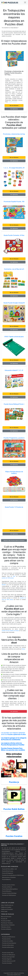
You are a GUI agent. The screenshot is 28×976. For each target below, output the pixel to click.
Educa (23, 649)
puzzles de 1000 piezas (8, 578)
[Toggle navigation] (25, 2)
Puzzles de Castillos (7, 941)
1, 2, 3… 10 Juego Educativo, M (14, 168)
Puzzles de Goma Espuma (9, 943)
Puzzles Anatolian (7, 963)
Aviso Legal (4, 911)
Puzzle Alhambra (6, 891)
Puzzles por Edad (5, 920)
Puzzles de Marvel (7, 887)
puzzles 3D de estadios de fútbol (10, 630)
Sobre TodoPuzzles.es (7, 905)
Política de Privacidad (7, 909)
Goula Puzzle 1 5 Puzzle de (14, 507)
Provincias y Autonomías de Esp (14, 134)
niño (14, 576)
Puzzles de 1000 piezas (8, 954)
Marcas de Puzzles (6, 916)
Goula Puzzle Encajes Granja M (14, 303)
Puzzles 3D (4, 918)
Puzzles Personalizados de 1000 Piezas (13, 875)
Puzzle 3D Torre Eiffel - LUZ (9, 869)
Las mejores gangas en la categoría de (13, 738)
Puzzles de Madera (6, 929)
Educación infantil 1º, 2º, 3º (14, 370)
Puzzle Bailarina (6, 879)
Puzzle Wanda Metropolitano (10, 889)
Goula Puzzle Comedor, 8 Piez (14, 235)
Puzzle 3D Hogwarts (7, 873)
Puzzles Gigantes (7, 959)
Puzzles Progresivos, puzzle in (14, 438)
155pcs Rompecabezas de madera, (14, 472)
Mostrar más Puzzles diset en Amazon (14, 540)
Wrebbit (4, 584)
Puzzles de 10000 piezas (9, 895)
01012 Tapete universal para (14, 336)
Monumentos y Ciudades (9, 877)
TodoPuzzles (16, 974)
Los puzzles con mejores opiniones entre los (13, 733)
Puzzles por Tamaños (7, 923)
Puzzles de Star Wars (8, 952)
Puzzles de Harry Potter (8, 885)
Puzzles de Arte (6, 939)
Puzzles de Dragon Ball (8, 957)
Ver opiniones (14, 711)
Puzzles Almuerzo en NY (8, 961)
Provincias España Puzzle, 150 (14, 201)
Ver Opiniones (14, 109)
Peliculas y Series (5, 927)
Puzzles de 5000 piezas (8, 936)
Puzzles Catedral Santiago (9, 893)
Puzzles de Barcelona (8, 945)
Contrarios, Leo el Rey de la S (14, 269)
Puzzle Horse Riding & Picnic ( (14, 404)
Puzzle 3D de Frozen (7, 871)
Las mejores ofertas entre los (12, 744)
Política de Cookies (6, 907)
